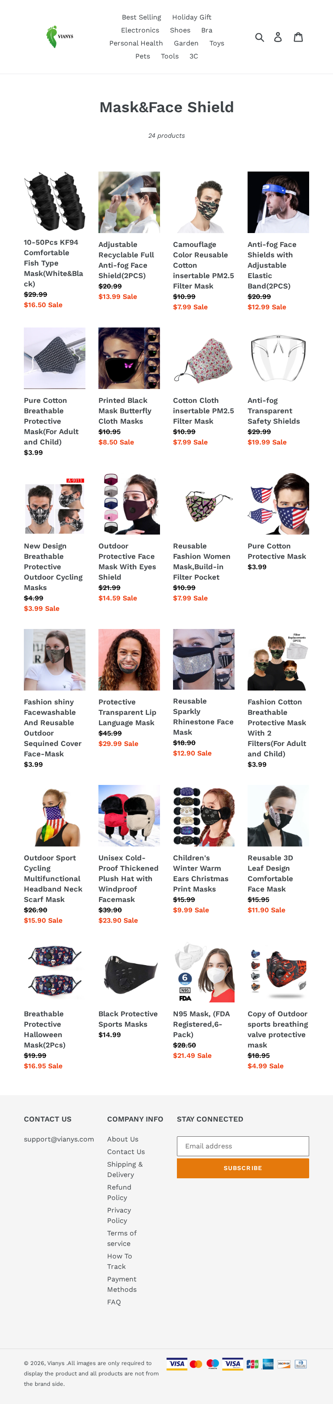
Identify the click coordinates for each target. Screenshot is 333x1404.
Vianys (56, 1363)
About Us (122, 1139)
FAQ (114, 1302)
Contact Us (126, 1152)
